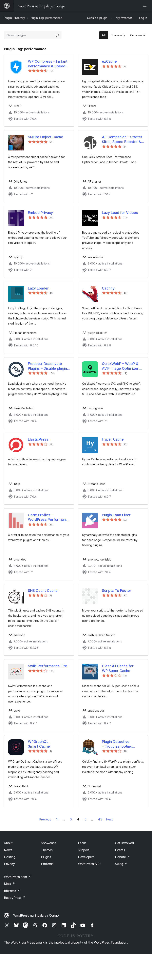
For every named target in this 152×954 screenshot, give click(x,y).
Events (120, 850)
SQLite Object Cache (45, 137)
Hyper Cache (113, 439)
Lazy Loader (38, 288)
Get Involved (124, 843)
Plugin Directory (14, 17)
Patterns (47, 864)
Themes (47, 850)
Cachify (108, 288)
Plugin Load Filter (116, 515)
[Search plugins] (58, 35)
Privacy (9, 864)
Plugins (46, 857)
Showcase (48, 843)
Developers (86, 857)
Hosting (9, 857)
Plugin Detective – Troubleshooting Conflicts (117, 744)
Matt (9, 884)
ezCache (109, 61)
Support (83, 850)
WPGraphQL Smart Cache (39, 744)
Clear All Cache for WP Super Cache (118, 668)
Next (109, 819)
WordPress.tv (90, 864)
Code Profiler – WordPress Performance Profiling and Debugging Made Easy (49, 517)
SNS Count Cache (43, 590)
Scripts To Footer (116, 590)
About (8, 843)
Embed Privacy (40, 213)
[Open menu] (145, 6)
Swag (121, 864)
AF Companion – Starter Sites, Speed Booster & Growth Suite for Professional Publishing (122, 139)
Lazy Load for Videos (120, 213)
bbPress (12, 891)
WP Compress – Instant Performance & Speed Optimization (47, 63)
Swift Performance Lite (47, 666)
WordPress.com (17, 877)
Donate (122, 857)
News (8, 850)
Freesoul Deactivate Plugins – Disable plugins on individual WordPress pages (48, 366)
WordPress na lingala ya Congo (36, 915)
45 (100, 819)
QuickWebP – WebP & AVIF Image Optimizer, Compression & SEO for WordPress (122, 366)
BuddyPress (15, 898)
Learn (82, 843)
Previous (45, 819)
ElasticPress (38, 439)
